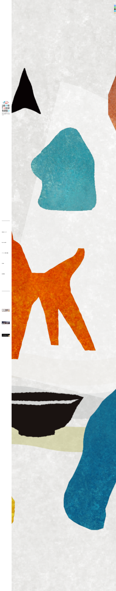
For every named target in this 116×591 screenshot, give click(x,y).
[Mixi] (115, 13)
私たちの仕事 (4, 242)
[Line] (115, 7)
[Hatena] (115, 11)
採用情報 (3, 273)
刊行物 (3, 263)
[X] (115, 9)
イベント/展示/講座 (5, 252)
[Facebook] (115, 6)
